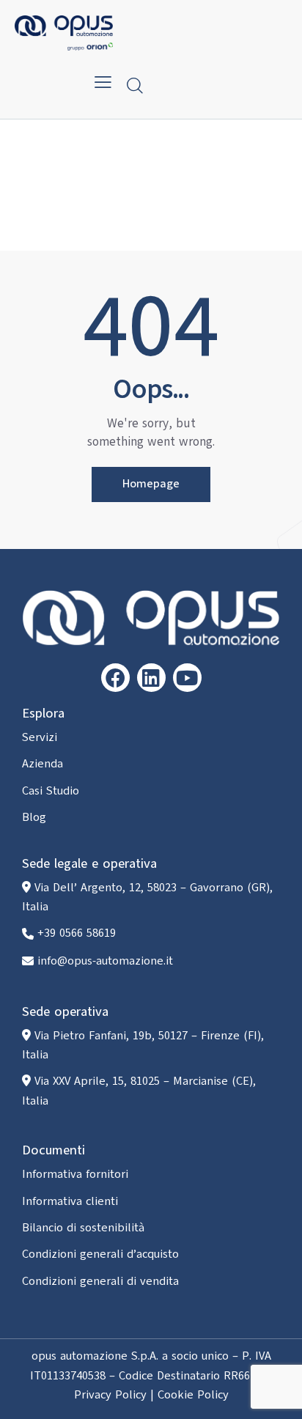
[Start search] (134, 85)
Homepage (151, 484)
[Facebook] (115, 677)
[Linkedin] (151, 677)
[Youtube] (187, 677)
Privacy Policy (110, 1395)
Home (112, 197)
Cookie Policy (193, 1395)
